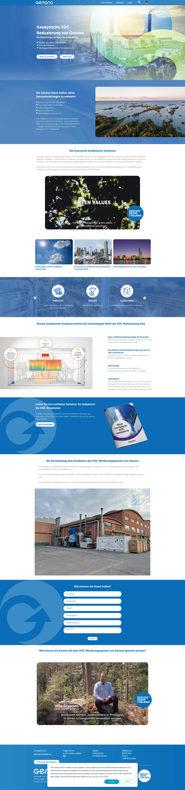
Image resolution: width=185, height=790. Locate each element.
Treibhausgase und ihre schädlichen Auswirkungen (48, 268)
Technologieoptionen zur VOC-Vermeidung (129, 267)
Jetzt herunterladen (45, 424)
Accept (112, 781)
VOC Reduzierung (106, 2)
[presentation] (144, 296)
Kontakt (129, 2)
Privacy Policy (103, 777)
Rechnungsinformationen (47, 762)
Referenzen (119, 2)
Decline (127, 781)
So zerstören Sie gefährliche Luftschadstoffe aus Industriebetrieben (92, 268)
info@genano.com (40, 751)
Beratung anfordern (47, 57)
